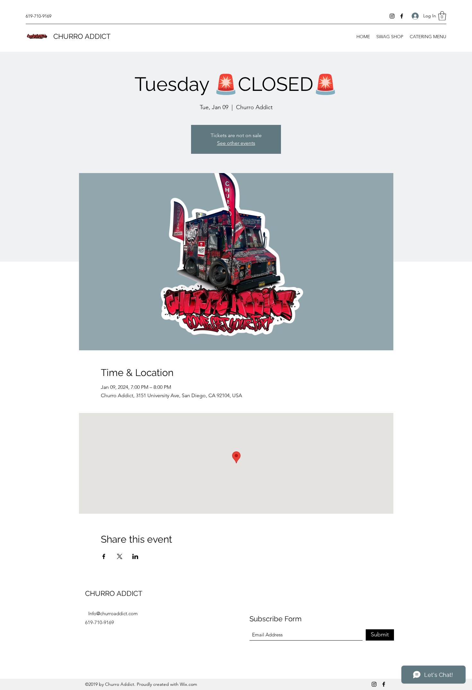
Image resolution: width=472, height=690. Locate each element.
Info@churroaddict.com (113, 613)
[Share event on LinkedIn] (135, 556)
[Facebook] (401, 16)
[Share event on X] (120, 556)
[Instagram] (392, 16)
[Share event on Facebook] (104, 556)
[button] (442, 16)
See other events (236, 143)
